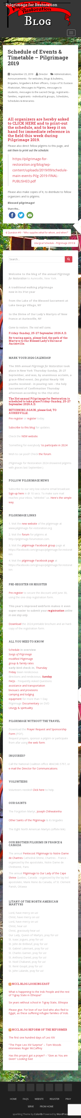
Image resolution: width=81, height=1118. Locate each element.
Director (43, 74)
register (31, 418)
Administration (62, 74)
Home (13, 1099)
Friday (12, 672)
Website (39, 1099)
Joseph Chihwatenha (49, 811)
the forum (45, 454)
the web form (36, 742)
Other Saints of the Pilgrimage (27, 820)
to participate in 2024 (54, 445)
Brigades (13, 83)
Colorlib (38, 1114)
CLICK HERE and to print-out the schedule (37, 125)
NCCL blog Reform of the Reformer (39, 1029)
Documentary (30, 703)
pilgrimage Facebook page (38, 560)
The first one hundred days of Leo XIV (32, 1037)
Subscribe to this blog (22, 427)
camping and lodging (21, 694)
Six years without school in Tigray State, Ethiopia (38, 1002)
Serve (31, 1106)
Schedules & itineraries (21, 101)
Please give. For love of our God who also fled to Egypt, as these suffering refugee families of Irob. (39, 1011)
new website (29, 523)
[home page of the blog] (11, 1087)
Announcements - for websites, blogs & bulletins (35, 78)
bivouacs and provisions (23, 690)
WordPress (63, 1114)
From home (46, 1106)
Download (15, 624)
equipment (15, 699)
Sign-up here (16, 493)
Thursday (41, 668)
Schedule (14, 650)
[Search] (68, 259)
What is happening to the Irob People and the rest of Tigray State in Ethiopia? (39, 993)
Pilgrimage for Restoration (31, 4)
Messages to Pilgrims (33, 87)
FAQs (12, 681)
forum (25, 534)
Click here (38, 790)
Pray (68, 1099)
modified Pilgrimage (21, 659)
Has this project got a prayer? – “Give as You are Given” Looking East (38, 1057)
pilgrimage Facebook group (38, 545)
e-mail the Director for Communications (33, 768)
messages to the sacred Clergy (37, 92)
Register (54, 1099)
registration (56, 610)
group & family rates (21, 663)
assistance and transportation (27, 685)
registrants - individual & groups (36, 96)
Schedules (62, 96)
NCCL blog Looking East (31, 984)
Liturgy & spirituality (21, 708)
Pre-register (16, 418)
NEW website (29, 436)
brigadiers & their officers (33, 83)
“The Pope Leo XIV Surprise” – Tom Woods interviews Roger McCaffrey (35, 1046)
